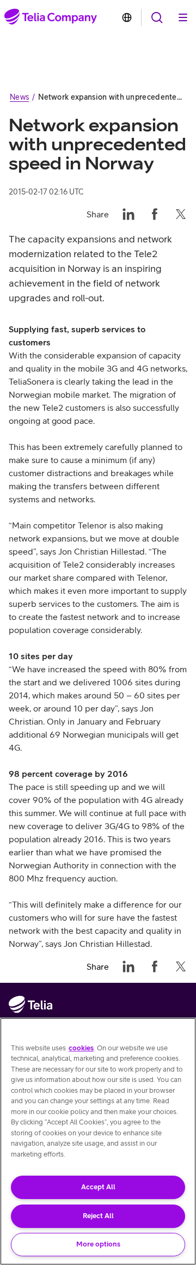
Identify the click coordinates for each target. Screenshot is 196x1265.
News (19, 97)
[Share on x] (180, 214)
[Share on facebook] (154, 214)
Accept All (98, 1187)
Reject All (98, 1216)
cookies (81, 1048)
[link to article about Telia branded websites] (126, 17)
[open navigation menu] (157, 17)
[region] (98, 1141)
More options (98, 1244)
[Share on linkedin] (128, 214)
